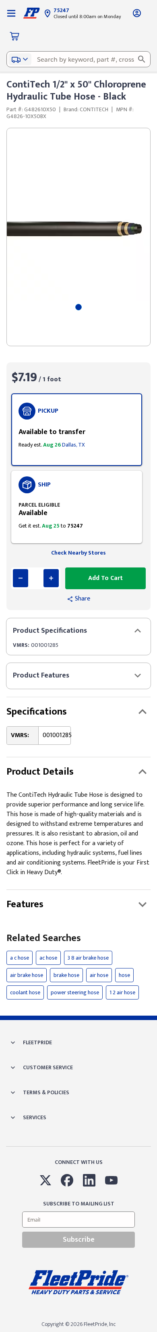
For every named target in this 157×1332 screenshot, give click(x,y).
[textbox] (78, 59)
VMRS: (21, 645)
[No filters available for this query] (11, 13)
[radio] (76, 429)
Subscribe (79, 1240)
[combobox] (78, 59)
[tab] (78, 307)
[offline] (154, 1331)
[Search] (142, 59)
